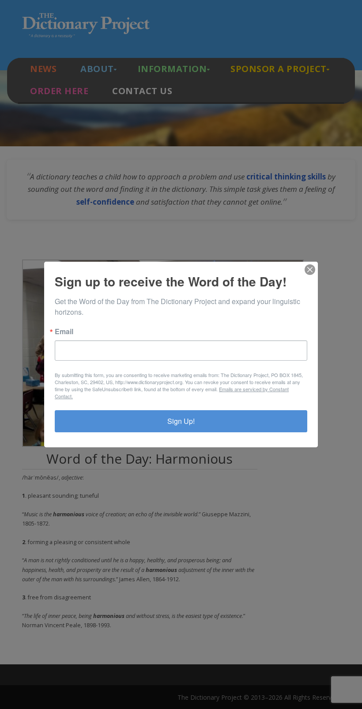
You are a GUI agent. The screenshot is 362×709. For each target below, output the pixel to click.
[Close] (310, 269)
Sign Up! (181, 421)
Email (64, 331)
